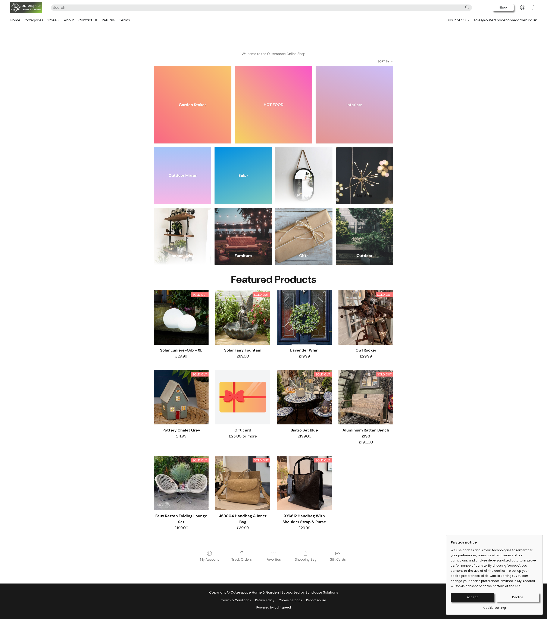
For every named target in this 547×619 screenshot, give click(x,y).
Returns (108, 20)
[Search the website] (467, 7)
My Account (209, 559)
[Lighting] (364, 167)
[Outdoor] (364, 228)
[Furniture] (243, 228)
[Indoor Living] (182, 228)
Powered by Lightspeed (273, 607)
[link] (495, 606)
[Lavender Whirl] (304, 317)
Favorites (273, 559)
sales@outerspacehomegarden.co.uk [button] (505, 20)
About (69, 20)
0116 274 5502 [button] (458, 20)
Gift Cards (338, 559)
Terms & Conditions (236, 600)
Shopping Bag (305, 559)
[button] (26, 7)
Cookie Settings (290, 600)
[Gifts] (303, 228)
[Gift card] (242, 397)
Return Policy (264, 600)
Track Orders (241, 559)
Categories (34, 20)
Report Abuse (316, 600)
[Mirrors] (303, 167)
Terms (124, 20)
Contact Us (87, 20)
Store (52, 20)
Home (15, 20)
